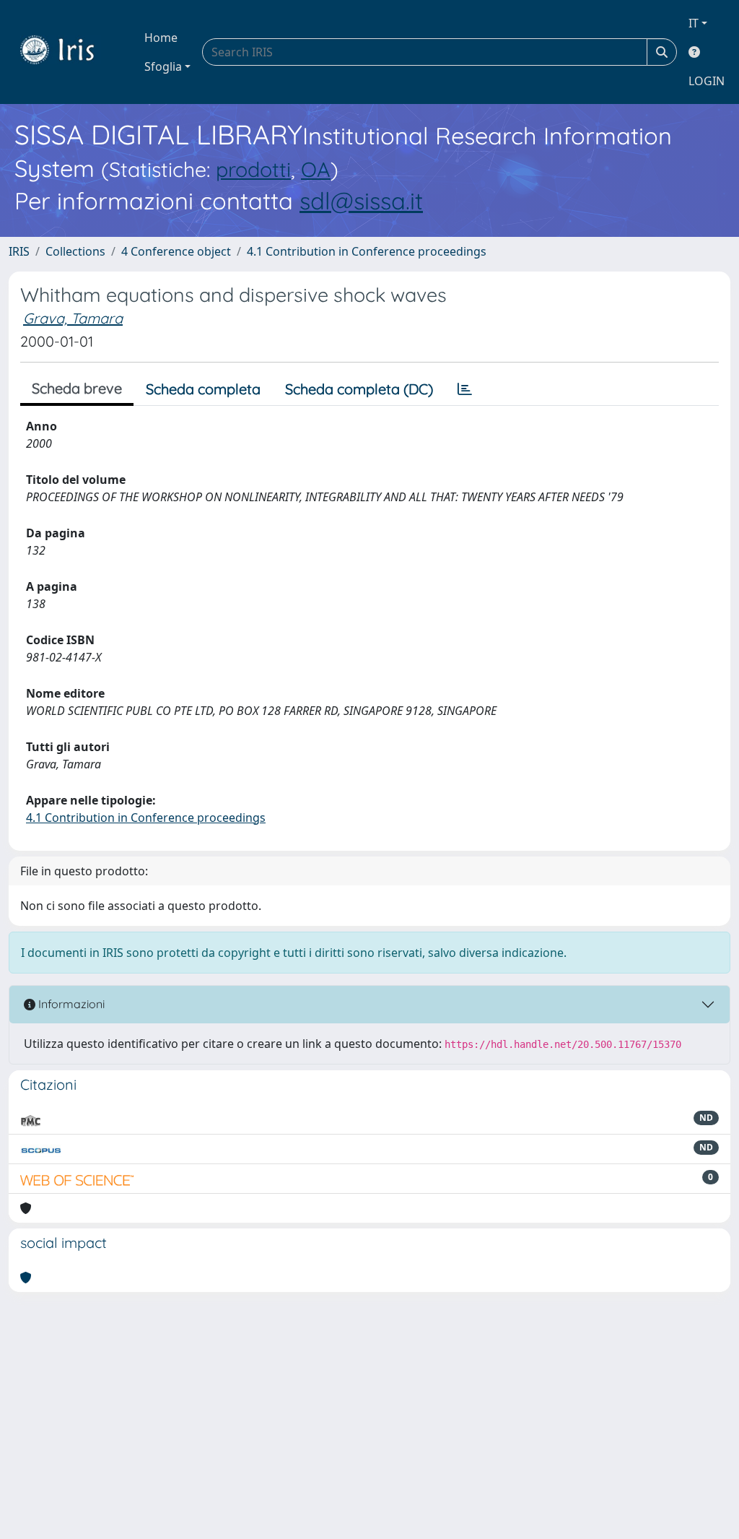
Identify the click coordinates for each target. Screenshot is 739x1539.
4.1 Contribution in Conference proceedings (366, 251)
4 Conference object (176, 251)
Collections (75, 251)
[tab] (464, 389)
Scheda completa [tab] (203, 389)
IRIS (19, 251)
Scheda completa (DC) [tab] (359, 389)
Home (161, 37)
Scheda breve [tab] (77, 388)
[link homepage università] (68, 51)
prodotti (253, 169)
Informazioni (70, 1004)
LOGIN (706, 81)
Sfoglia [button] (163, 66)
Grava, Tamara (73, 318)
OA (316, 169)
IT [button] (693, 23)
